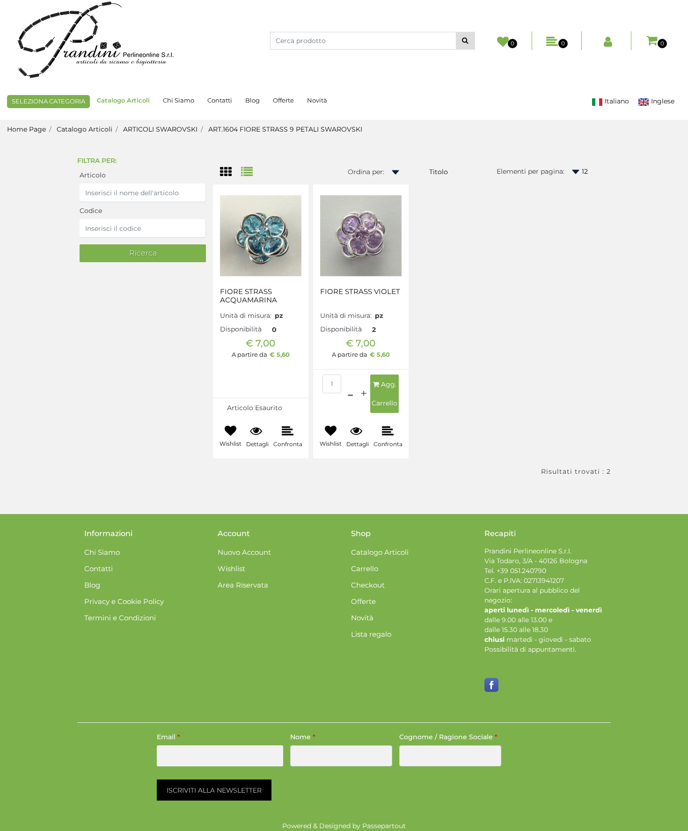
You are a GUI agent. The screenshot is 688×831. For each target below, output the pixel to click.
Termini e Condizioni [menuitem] (120, 617)
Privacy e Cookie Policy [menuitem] (124, 601)
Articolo (93, 175)
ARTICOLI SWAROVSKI (160, 129)
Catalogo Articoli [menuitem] (123, 100)
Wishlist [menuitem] (231, 568)
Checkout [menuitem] (368, 585)
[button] (465, 41)
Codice (91, 210)
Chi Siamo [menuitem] (178, 100)
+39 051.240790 (521, 570)
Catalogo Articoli (84, 129)
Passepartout (384, 826)
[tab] (230, 172)
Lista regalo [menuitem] (371, 634)
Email (168, 737)
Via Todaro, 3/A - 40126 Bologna (535, 561)
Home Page (26, 129)
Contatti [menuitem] (219, 100)
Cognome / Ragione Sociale (448, 737)
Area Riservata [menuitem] (243, 585)
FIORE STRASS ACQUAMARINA (248, 295)
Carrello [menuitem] (364, 568)
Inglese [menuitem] (661, 101)
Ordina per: (366, 172)
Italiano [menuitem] (616, 101)
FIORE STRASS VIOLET (360, 291)
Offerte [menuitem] (283, 100)
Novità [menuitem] (317, 100)
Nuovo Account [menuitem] (244, 552)
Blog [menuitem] (252, 100)
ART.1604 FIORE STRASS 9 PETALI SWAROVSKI (285, 129)
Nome (302, 737)
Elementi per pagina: (530, 171)
